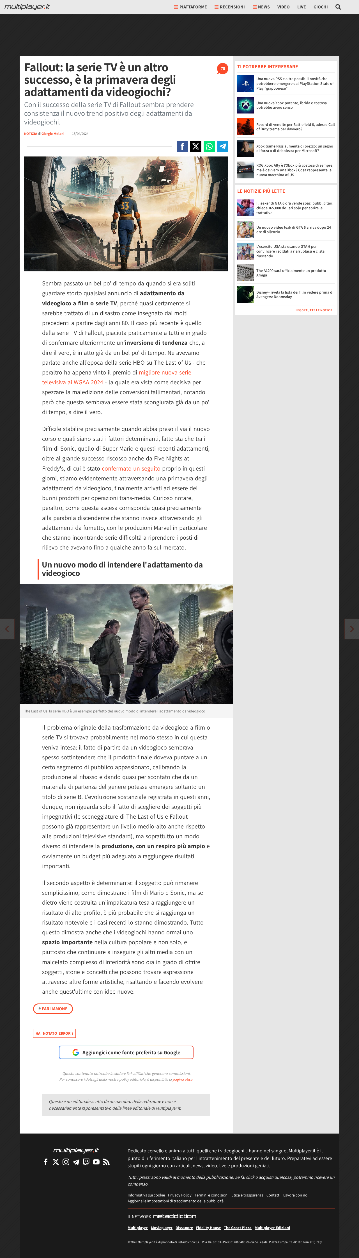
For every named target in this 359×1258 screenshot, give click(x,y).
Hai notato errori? (54, 1033)
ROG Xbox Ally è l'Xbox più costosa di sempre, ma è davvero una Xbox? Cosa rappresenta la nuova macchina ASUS (294, 170)
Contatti (273, 1195)
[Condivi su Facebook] (182, 146)
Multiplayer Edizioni (272, 1227)
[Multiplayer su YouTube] (96, 1161)
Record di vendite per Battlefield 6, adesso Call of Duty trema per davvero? (295, 127)
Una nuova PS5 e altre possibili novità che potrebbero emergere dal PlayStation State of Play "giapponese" (294, 83)
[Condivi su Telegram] (222, 146)
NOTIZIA (30, 133)
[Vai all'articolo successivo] (7, 629)
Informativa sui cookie (146, 1195)
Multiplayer (138, 1227)
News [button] (264, 7)
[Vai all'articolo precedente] (352, 629)
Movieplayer (161, 1227)
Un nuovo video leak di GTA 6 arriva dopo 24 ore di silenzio (293, 230)
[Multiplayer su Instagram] (66, 1161)
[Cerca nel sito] (338, 7)
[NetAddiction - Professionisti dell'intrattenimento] (174, 1216)
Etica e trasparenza (247, 1195)
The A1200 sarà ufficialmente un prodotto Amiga (291, 273)
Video (283, 7)
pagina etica (182, 1079)
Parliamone (53, 1009)
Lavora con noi (295, 1195)
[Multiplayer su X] (55, 1161)
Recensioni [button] (232, 7)
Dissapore (184, 1227)
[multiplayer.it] (76, 1150)
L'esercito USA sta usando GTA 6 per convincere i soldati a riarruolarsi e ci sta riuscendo (290, 251)
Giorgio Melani (53, 133)
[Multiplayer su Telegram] (76, 1161)
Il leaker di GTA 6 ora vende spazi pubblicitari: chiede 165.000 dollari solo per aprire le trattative (294, 208)
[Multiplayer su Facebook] (45, 1161)
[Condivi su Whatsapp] (209, 146)
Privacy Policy (180, 1195)
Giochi (321, 7)
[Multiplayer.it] (27, 7)
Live (301, 7)
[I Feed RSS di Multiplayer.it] (106, 1161)
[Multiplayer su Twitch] (86, 1161)
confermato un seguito (131, 468)
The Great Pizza (238, 1227)
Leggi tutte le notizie (314, 310)
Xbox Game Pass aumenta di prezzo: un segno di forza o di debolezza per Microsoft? (294, 148)
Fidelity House (208, 1227)
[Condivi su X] (195, 146)
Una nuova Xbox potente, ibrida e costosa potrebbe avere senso (291, 105)
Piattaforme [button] (193, 7)
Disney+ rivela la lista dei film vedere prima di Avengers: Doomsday (294, 294)
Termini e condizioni (211, 1195)
